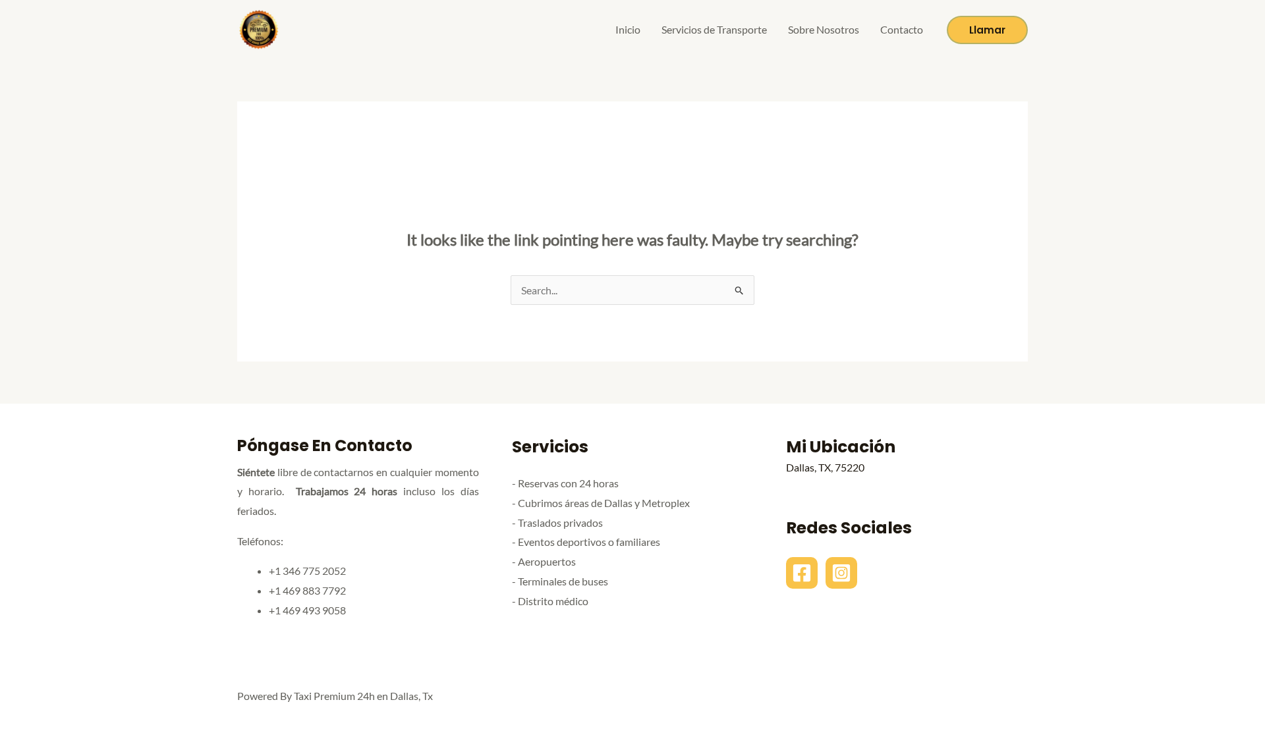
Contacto (901, 29)
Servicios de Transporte (714, 29)
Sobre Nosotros (823, 29)
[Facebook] (802, 573)
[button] (987, 30)
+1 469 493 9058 (307, 610)
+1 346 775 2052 (307, 570)
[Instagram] (841, 573)
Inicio (627, 29)
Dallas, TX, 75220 (825, 467)
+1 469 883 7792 (307, 590)
